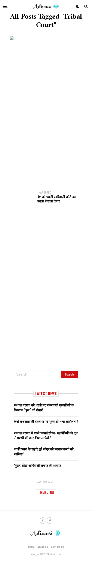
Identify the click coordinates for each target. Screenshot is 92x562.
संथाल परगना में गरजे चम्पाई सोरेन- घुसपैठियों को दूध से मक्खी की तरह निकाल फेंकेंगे (45, 435)
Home (31, 546)
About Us (42, 546)
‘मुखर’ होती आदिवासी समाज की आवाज (37, 465)
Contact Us (57, 546)
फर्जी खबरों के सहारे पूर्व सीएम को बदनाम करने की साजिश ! (44, 451)
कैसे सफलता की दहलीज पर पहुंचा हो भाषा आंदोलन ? (46, 421)
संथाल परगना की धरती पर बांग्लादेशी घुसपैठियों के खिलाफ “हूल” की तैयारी (44, 407)
